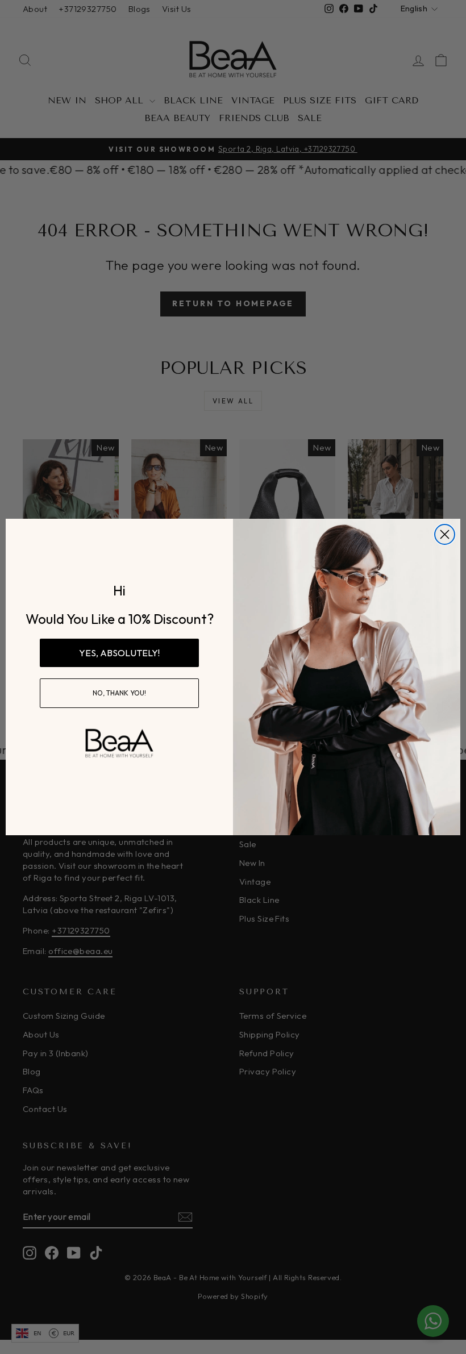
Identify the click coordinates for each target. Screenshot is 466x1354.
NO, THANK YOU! (119, 693)
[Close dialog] (445, 534)
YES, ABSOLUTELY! (119, 653)
